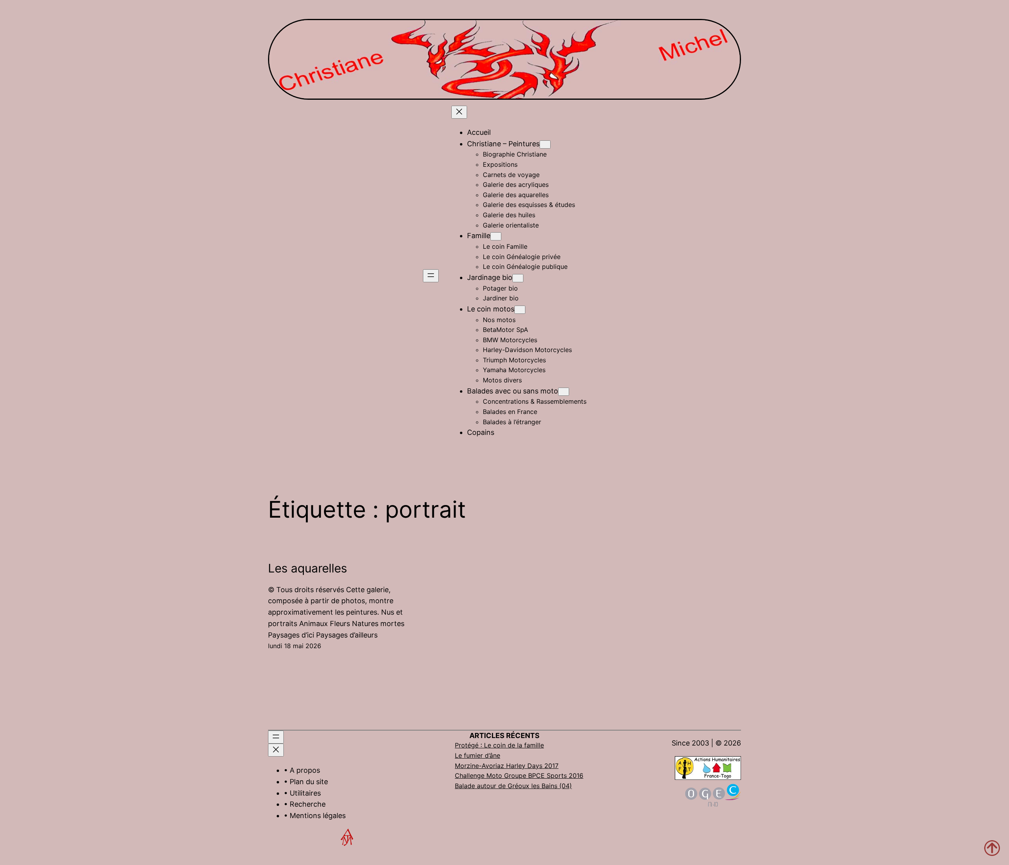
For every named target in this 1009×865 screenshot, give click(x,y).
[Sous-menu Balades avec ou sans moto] (563, 392)
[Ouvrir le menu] (431, 275)
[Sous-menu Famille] (495, 236)
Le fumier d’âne (477, 755)
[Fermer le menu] (459, 112)
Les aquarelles (307, 568)
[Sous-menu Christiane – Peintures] (545, 144)
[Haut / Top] (992, 848)
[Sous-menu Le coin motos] (519, 310)
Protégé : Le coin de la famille (499, 745)
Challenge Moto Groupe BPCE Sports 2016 (519, 775)
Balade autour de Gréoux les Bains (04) (513, 786)
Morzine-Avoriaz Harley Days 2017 (506, 766)
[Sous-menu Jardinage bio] (517, 278)
